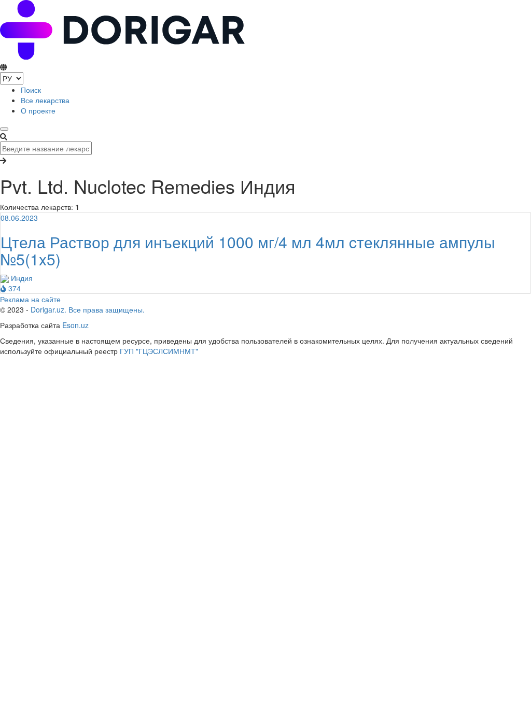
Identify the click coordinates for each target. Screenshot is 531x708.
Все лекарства (45, 100)
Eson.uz (75, 325)
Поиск (31, 89)
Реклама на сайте (30, 299)
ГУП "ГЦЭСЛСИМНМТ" (159, 351)
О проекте (38, 110)
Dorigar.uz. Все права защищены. (88, 309)
